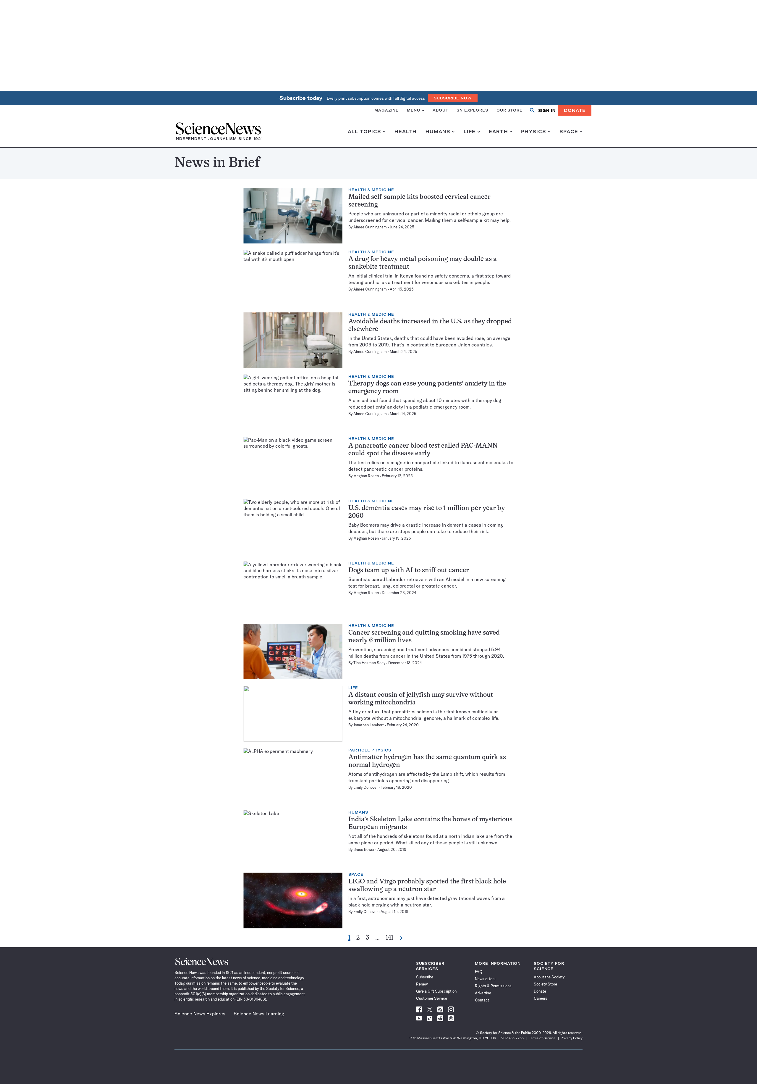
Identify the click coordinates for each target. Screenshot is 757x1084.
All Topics (364, 131)
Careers (540, 998)
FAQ (478, 971)
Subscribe (424, 977)
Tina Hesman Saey (369, 662)
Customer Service (431, 998)
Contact (482, 1000)
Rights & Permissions (493, 985)
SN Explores (472, 110)
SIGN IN (547, 110)
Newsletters (485, 978)
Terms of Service (542, 1038)
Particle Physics (369, 750)
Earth (498, 131)
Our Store (509, 110)
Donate (574, 110)
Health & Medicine (371, 190)
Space (568, 131)
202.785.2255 (512, 1038)
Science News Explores (199, 1014)
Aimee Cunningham (370, 227)
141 (389, 938)
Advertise (483, 993)
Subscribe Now (453, 98)
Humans (438, 131)
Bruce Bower (363, 849)
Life (470, 131)
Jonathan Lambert (368, 724)
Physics (533, 131)
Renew (422, 984)
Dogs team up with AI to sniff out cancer (408, 570)
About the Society (549, 977)
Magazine (386, 110)
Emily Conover (365, 787)
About (440, 110)
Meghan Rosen (366, 475)
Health (405, 131)
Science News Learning (259, 1014)
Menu (413, 110)
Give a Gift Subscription (436, 991)
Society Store (545, 984)
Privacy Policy (572, 1038)
